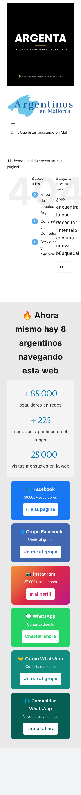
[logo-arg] (40, 96)
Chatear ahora (40, 636)
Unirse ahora (40, 728)
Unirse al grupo (40, 551)
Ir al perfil (41, 594)
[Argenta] (40, 5)
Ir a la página (40, 509)
